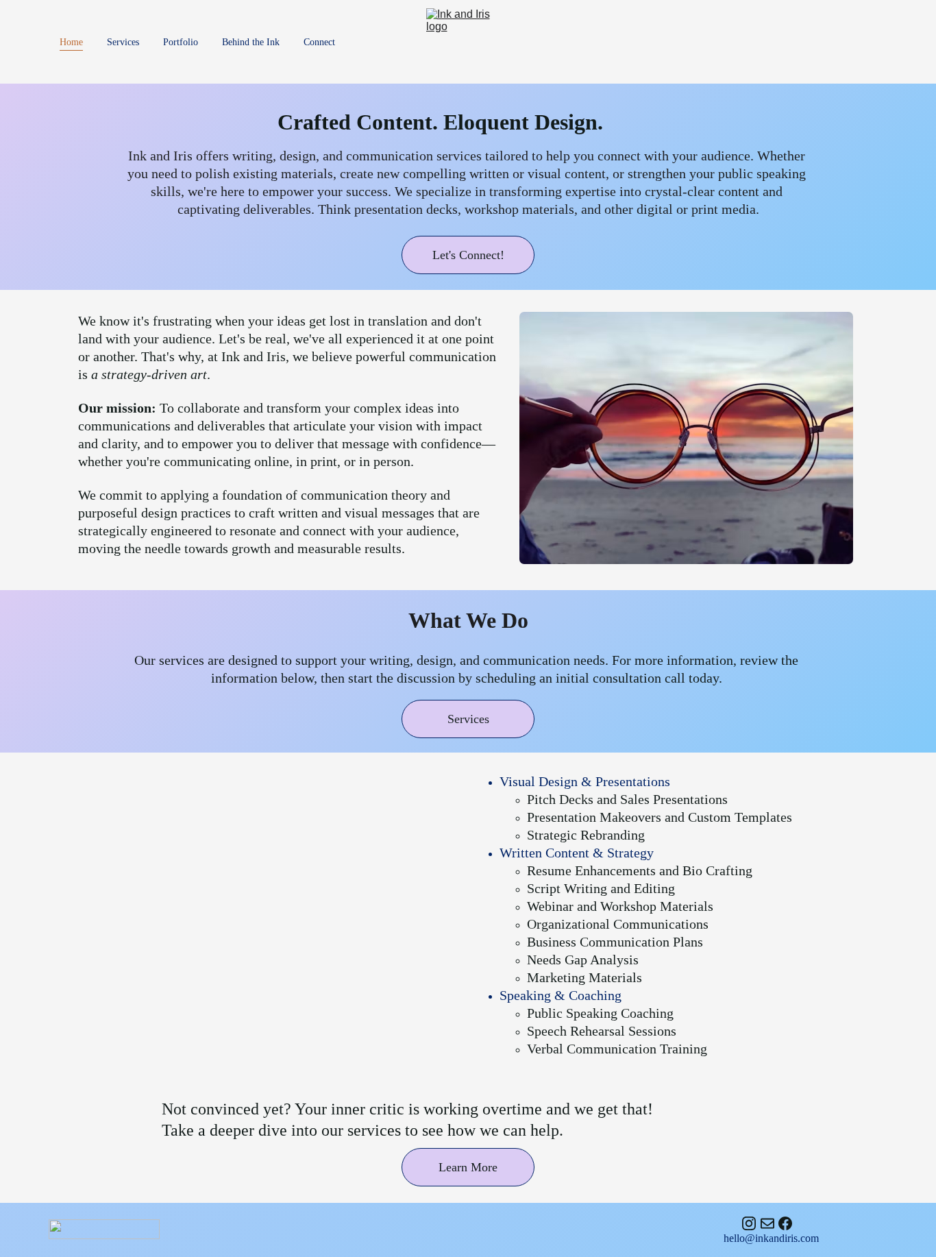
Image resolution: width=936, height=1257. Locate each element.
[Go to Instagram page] (749, 1223)
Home (71, 42)
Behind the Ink (251, 42)
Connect (319, 42)
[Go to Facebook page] (785, 1223)
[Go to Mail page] (767, 1223)
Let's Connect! (468, 255)
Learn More (468, 1167)
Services (123, 42)
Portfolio (180, 42)
